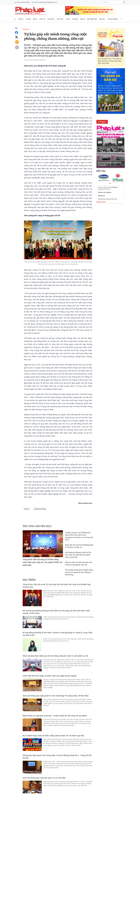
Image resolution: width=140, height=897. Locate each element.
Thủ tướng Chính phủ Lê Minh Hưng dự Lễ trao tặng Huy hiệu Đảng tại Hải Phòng (79, 572)
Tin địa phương (112, 19)
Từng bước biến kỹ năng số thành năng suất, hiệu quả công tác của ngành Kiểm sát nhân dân (42, 562)
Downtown (115, 187)
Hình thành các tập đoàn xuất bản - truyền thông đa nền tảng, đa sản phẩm (55, 715)
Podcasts (50, 19)
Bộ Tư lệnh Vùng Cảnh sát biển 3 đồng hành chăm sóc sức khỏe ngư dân (53, 735)
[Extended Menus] (121, 19)
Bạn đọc (102, 19)
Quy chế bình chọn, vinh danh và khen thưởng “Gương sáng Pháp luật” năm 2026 (110, 61)
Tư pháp (28, 19)
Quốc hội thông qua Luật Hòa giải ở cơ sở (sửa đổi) (44, 778)
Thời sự (20, 19)
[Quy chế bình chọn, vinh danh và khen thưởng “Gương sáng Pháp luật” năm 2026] (110, 48)
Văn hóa (75, 19)
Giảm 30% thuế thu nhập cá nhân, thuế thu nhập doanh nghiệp (49, 676)
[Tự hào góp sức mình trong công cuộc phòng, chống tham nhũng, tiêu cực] (30, 10)
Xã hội (68, 19)
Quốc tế (42, 19)
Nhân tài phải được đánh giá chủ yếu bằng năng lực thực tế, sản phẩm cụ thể (55, 656)
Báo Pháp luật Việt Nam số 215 (109, 163)
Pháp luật (60, 19)
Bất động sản (92, 19)
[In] (17, 47)
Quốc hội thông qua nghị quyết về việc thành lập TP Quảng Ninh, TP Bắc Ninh (56, 696)
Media (35, 19)
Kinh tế (82, 19)
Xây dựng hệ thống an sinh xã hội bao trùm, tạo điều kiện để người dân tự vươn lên (78, 554)
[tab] (109, 183)
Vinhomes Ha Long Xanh (104, 192)
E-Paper (102, 122)
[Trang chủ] (15, 19)
